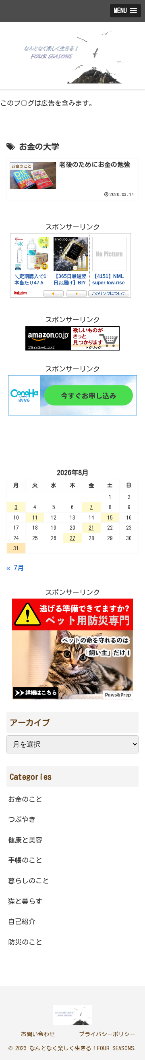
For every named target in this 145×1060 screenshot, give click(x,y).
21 (91, 527)
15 (110, 517)
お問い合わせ (38, 1034)
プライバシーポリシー (107, 1034)
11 (35, 517)
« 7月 (15, 567)
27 (72, 538)
